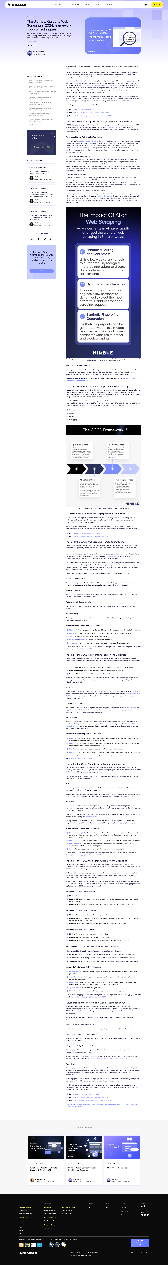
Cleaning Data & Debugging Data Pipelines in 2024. (83, 855)
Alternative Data (48, 1228)
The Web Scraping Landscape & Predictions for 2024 (93, 116)
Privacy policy (135, 1253)
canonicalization (91, 817)
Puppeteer (69, 710)
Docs (97, 5)
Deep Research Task (50, 1221)
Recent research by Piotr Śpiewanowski (79, 81)
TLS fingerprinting (107, 724)
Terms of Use (145, 1253)
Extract (21, 1224)
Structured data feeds (25, 1214)
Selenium (133, 708)
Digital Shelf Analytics (50, 1214)
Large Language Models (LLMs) (88, 141)
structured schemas (112, 556)
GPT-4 (104, 141)
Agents (21, 1230)
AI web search (23, 1210)
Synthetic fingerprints (104, 196)
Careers (123, 1207)
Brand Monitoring (67, 1210)
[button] (59, 4)
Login (146, 4)
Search (21, 1221)
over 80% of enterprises (112, 127)
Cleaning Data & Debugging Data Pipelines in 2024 (91, 113)
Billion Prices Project (110, 85)
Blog (107, 1207)
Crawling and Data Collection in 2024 (87, 109)
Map (20, 1233)
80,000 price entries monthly (89, 85)
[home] (17, 4)
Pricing (87, 5)
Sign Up (157, 5)
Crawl (20, 1227)
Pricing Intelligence (49, 1210)
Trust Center (125, 1211)
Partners (123, 1215)
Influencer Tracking (67, 1214)
